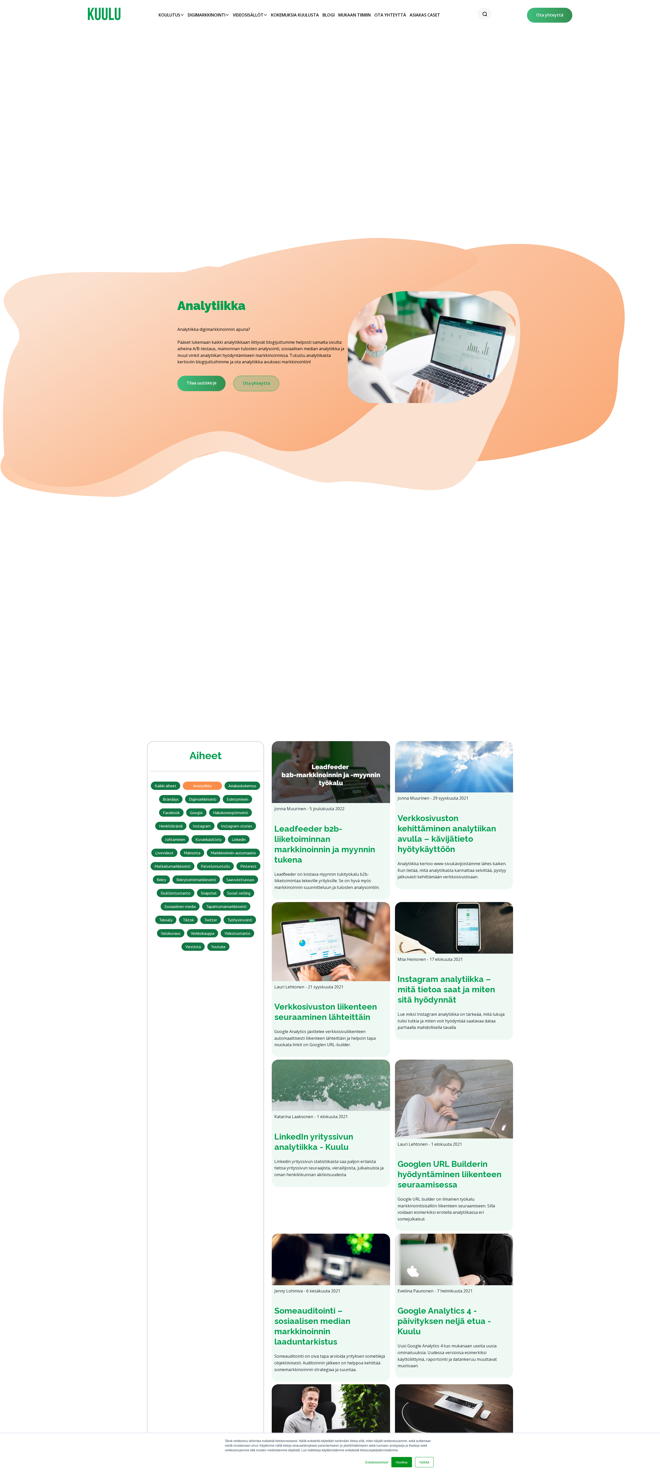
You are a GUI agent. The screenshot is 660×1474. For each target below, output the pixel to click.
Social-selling (238, 893)
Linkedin (239, 839)
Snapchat (209, 893)
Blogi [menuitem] (329, 15)
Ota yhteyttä (549, 15)
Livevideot (164, 852)
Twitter (210, 919)
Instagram (202, 826)
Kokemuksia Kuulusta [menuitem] (295, 15)
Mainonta (192, 852)
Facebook (171, 812)
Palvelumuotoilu (215, 866)
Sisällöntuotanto (176, 893)
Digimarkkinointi (202, 799)
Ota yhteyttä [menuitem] (390, 15)
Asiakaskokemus (242, 785)
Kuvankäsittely (208, 839)
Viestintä (193, 946)
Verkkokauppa (202, 933)
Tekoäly (165, 919)
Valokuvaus (170, 933)
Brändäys (171, 799)
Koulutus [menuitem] (169, 15)
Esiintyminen (237, 799)
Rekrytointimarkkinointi (196, 879)
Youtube (218, 946)
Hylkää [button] (424, 1462)
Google (196, 812)
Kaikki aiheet (165, 785)
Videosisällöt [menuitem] (248, 15)
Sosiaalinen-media (180, 906)
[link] (104, 14)
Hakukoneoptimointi (230, 812)
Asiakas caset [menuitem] (425, 15)
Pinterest (248, 866)
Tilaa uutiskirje (202, 383)
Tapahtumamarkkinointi (226, 906)
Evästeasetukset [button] (376, 1462)
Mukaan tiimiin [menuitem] (354, 15)
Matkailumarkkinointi (172, 866)
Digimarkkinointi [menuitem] (206, 15)
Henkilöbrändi (171, 826)
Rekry (161, 879)
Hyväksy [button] (402, 1462)
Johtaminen (175, 839)
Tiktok (188, 919)
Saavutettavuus (240, 879)
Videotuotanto (237, 933)
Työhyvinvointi (239, 919)
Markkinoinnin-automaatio (233, 852)
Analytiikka (202, 785)
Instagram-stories (236, 826)
